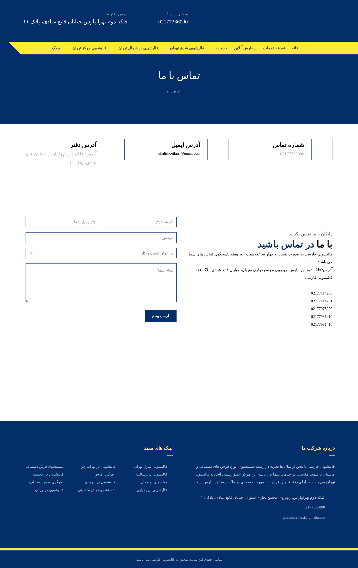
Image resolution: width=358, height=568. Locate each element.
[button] (330, 48)
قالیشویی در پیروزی (100, 482)
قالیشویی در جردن (49, 490)
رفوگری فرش (104, 474)
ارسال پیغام (160, 316)
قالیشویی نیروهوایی (152, 490)
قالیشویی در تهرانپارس (97, 466)
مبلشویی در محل (154, 482)
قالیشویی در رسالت (151, 474)
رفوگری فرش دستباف (46, 482)
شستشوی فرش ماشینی (96, 490)
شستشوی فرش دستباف (45, 466)
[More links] (42, 48)
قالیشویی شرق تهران (150, 466)
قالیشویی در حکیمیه (48, 474)
